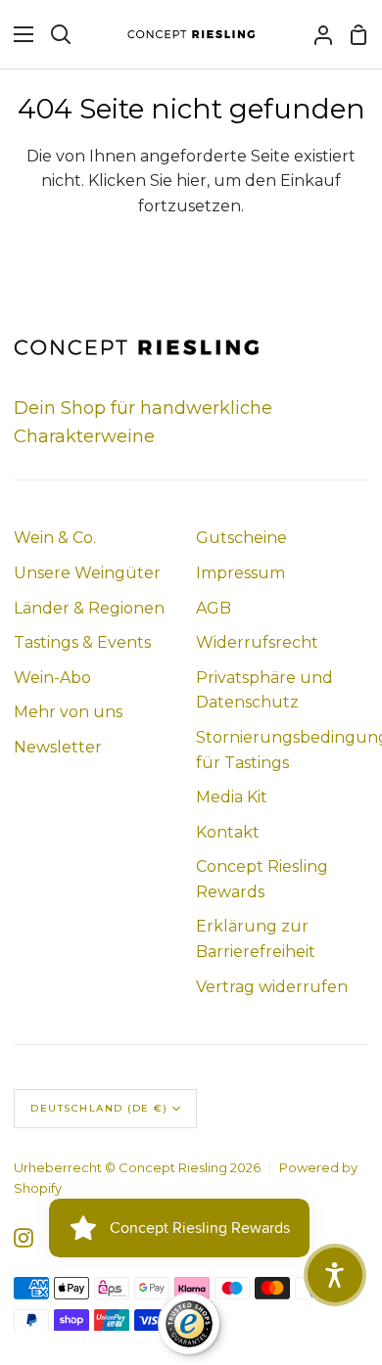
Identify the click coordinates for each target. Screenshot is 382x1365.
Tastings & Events (82, 642)
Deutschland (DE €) (98, 1108)
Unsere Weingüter (87, 573)
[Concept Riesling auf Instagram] (23, 1238)
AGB (213, 608)
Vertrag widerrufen (272, 987)
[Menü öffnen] (17, 34)
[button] (335, 1275)
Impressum (240, 573)
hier (191, 180)
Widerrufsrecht (257, 642)
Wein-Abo (52, 677)
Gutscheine (241, 537)
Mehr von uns (68, 712)
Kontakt (228, 832)
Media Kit (231, 797)
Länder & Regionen (89, 608)
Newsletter (58, 747)
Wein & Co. (55, 537)
